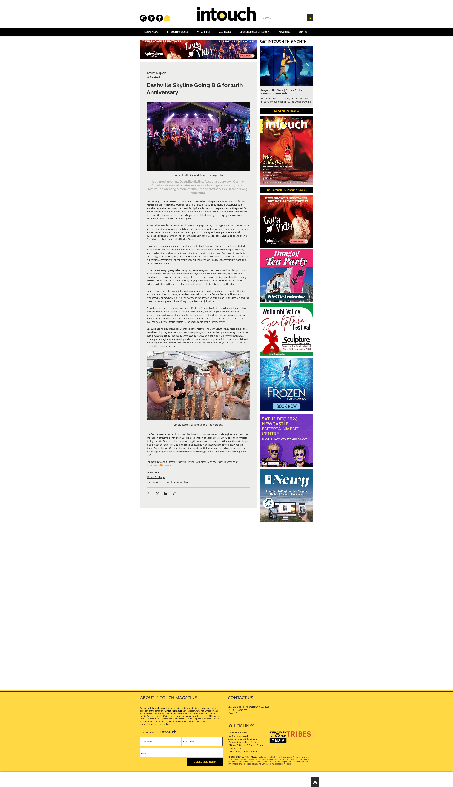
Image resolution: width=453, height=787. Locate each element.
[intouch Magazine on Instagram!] (143, 18)
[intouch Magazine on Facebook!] (159, 18)
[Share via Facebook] (148, 493)
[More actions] (248, 75)
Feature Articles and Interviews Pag (167, 482)
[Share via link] (174, 493)
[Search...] (310, 17)
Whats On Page (156, 477)
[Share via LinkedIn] (165, 493)
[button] (286, 190)
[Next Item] (307, 66)
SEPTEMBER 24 (155, 472)
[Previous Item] (266, 66)
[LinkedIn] (151, 18)
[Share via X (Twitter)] (157, 493)
